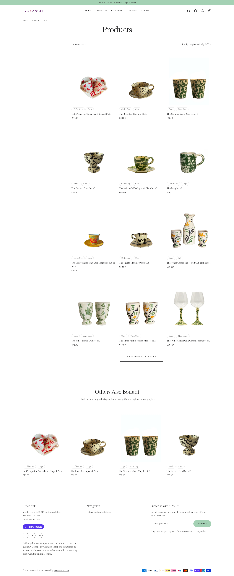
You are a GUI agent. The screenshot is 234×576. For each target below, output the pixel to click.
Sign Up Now (130, 3)
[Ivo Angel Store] (33, 11)
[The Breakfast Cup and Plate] (141, 77)
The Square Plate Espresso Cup (134, 263)
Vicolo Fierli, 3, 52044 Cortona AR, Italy (42, 512)
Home (25, 21)
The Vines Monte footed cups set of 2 (137, 341)
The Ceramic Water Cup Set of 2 (182, 114)
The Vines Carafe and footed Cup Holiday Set (189, 263)
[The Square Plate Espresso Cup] (141, 226)
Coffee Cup (78, 109)
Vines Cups (87, 336)
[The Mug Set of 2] (189, 152)
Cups (90, 109)
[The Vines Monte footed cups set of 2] (141, 304)
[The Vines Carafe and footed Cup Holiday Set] (189, 226)
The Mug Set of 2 (175, 188)
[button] (88, 3)
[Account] (203, 11)
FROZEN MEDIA (61, 570)
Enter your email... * (162, 523)
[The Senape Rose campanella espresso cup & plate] (94, 226)
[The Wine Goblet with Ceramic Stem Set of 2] (189, 304)
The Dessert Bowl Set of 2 (84, 188)
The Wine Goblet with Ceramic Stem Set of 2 (188, 341)
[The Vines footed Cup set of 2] (94, 304)
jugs (179, 258)
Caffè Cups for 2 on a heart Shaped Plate (91, 114)
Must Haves (182, 336)
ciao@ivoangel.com (32, 519)
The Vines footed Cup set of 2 (86, 341)
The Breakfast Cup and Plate (133, 114)
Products (100, 10)
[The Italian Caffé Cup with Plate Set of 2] (141, 152)
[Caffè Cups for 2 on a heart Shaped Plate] (94, 77)
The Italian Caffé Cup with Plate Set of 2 (138, 188)
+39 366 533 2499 (31, 515)
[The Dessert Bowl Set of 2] (94, 152)
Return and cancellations (99, 512)
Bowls (76, 184)
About (132, 10)
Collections (116, 10)
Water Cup (182, 109)
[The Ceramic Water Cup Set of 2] (189, 77)
